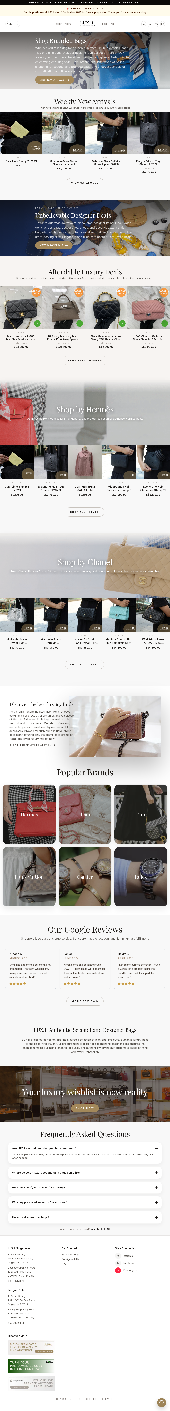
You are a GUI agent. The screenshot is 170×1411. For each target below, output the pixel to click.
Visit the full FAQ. (100, 1229)
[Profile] (143, 24)
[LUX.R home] (86, 23)
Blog (104, 24)
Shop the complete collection (30, 745)
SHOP (59, 24)
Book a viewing (70, 1254)
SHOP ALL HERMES (84, 512)
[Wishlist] (150, 24)
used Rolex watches (115, 52)
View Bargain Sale (51, 245)
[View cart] (156, 24)
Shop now (85, 1108)
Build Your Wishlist (53, 75)
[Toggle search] (162, 24)
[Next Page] (163, 143)
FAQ (112, 24)
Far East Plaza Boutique (101, 2)
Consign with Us (70, 1259)
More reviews (85, 1001)
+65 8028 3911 (54, 2)
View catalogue (85, 182)
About (69, 24)
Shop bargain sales (85, 360)
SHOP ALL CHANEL (84, 664)
